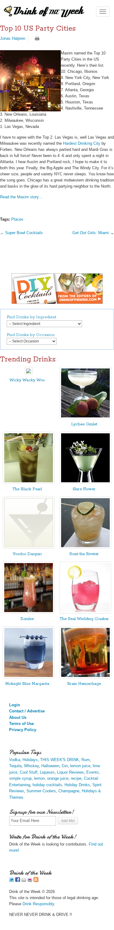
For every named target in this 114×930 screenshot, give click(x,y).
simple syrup (20, 778)
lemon (39, 778)
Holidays (30, 759)
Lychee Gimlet (84, 424)
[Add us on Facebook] (17, 880)
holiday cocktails (47, 784)
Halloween (50, 766)
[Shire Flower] (85, 482)
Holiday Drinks (77, 784)
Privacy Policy (22, 729)
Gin (65, 766)
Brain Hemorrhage (84, 683)
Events (92, 772)
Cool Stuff (28, 772)
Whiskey (31, 766)
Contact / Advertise (27, 711)
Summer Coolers (41, 791)
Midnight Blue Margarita (27, 683)
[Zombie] (28, 612)
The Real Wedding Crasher (84, 619)
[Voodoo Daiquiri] (28, 547)
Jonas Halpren (12, 38)
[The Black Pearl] (28, 482)
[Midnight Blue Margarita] (28, 677)
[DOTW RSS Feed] (35, 880)
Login (14, 705)
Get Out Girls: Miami (90, 232)
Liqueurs (47, 772)
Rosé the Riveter (84, 554)
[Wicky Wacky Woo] (29, 373)
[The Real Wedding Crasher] (85, 612)
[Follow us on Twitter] (11, 880)
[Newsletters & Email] (23, 880)
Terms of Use (21, 723)
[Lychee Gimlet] (85, 417)
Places (17, 219)
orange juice (57, 778)
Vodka (14, 759)
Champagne (68, 791)
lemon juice (80, 766)
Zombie (27, 619)
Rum (85, 759)
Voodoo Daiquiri (27, 554)
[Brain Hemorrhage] (85, 677)
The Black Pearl (27, 489)
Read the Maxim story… (21, 197)
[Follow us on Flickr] (29, 880)
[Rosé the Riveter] (85, 547)
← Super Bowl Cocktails (21, 232)
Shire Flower (84, 489)
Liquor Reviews (70, 772)
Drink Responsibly (38, 904)
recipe (76, 778)
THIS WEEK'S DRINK (59, 759)
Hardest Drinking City (81, 143)
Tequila (15, 766)
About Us (17, 717)
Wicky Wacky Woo (27, 380)
